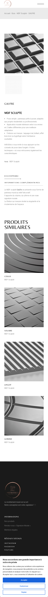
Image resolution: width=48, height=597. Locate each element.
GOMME (8, 439)
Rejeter (24, 592)
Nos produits (9, 521)
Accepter (24, 580)
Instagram (10, 543)
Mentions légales (11, 530)
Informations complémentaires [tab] (22, 182)
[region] (24, 576)
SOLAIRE (8, 330)
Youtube (9, 550)
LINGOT (7, 385)
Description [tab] (11, 176)
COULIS (7, 276)
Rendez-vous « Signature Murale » (17, 526)
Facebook (9, 546)
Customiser (24, 586)
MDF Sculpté (14, 161)
